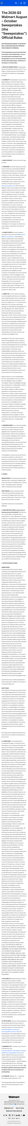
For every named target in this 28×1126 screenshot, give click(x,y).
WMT (9, 1118)
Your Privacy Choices (20, 1104)
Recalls (11, 1104)
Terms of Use (6, 1104)
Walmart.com (21, 234)
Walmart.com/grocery (8, 236)
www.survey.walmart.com (9, 186)
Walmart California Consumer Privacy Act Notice (14, 1101)
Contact (18, 1102)
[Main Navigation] (25, 3)
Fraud (18, 1100)
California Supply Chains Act (10, 1102)
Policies (22, 1102)
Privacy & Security (12, 1100)
